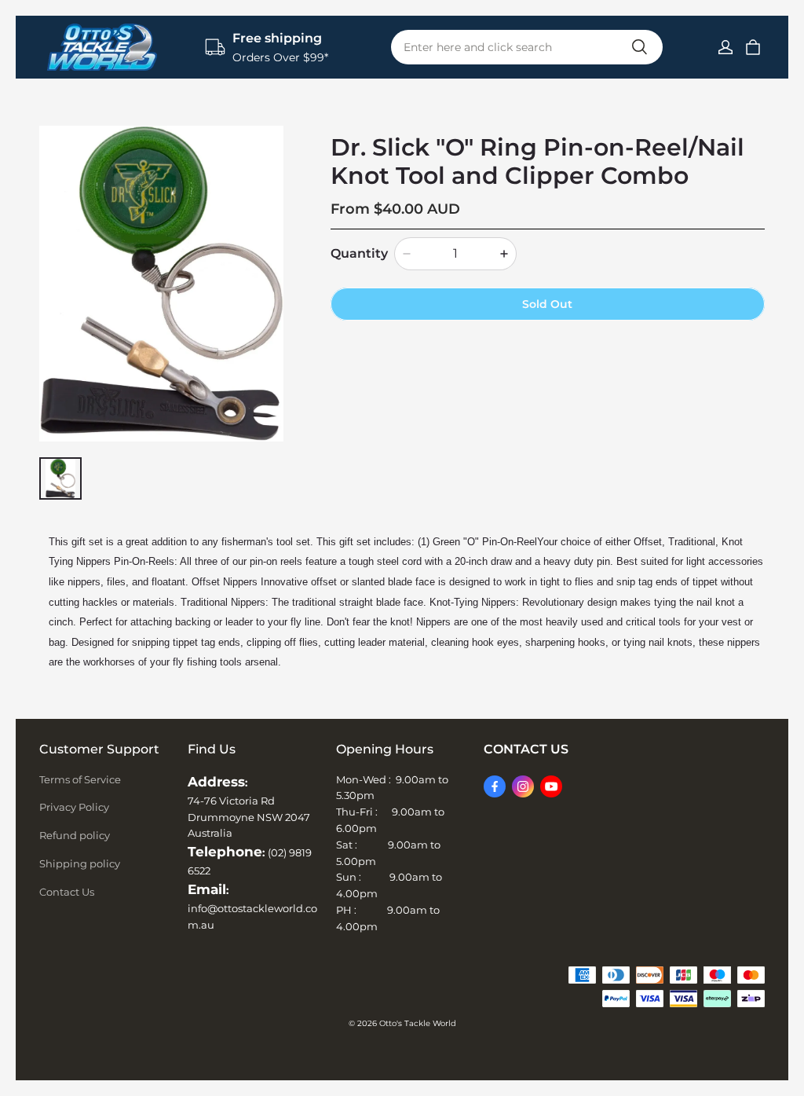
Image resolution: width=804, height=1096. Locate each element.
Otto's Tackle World (417, 1023)
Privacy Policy (74, 807)
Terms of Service (80, 779)
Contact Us (66, 891)
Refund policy (74, 835)
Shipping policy (79, 863)
